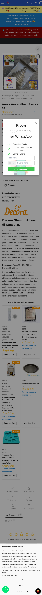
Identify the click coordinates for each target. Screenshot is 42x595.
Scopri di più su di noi (9, 575)
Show (38, 591)
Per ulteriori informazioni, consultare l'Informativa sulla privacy (21, 571)
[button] (21, 580)
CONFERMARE (21, 169)
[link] (21, 591)
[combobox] (12, 163)
